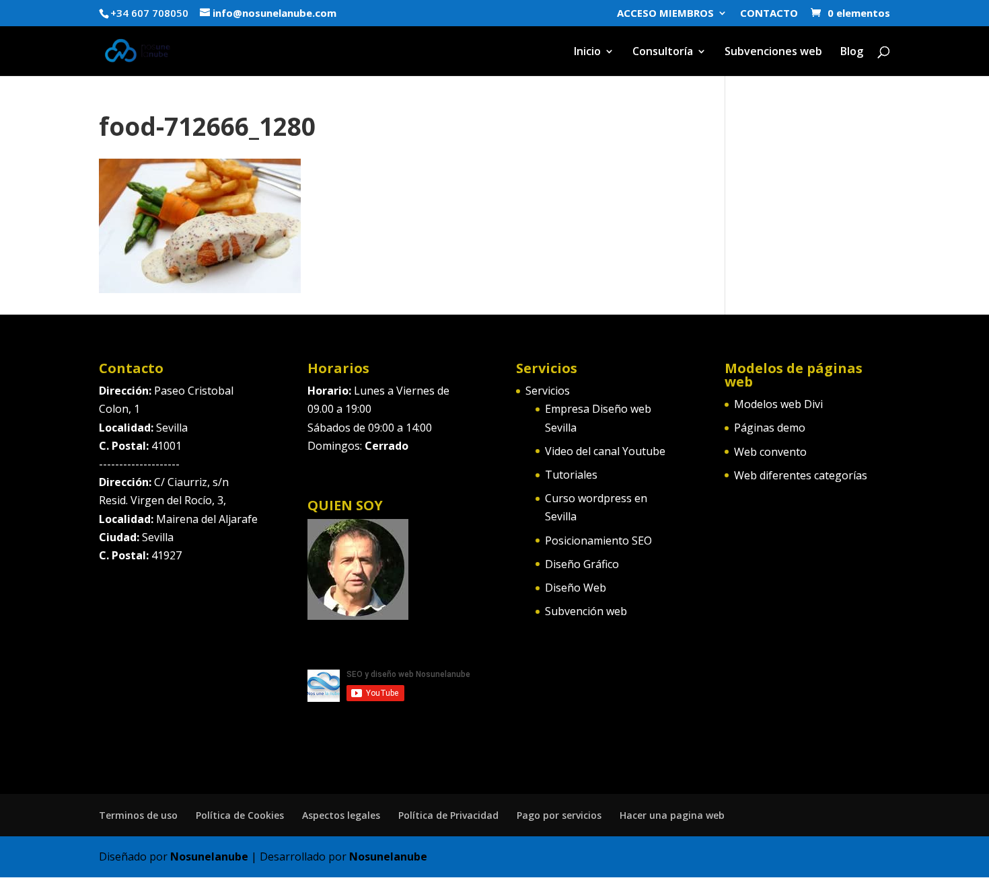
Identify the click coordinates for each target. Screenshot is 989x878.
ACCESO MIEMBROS (665, 13)
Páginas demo (769, 427)
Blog (851, 52)
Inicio (587, 52)
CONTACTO (769, 13)
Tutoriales (571, 474)
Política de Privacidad (448, 815)
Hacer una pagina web (672, 815)
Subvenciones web (773, 52)
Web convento (770, 451)
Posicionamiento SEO (598, 540)
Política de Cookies (240, 815)
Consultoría (662, 52)
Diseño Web (575, 587)
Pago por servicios (559, 815)
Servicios (547, 390)
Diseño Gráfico (582, 564)
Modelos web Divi (778, 404)
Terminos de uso (138, 815)
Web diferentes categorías (800, 475)
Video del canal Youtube (605, 451)
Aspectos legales (341, 815)
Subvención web (586, 611)
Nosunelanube (209, 856)
